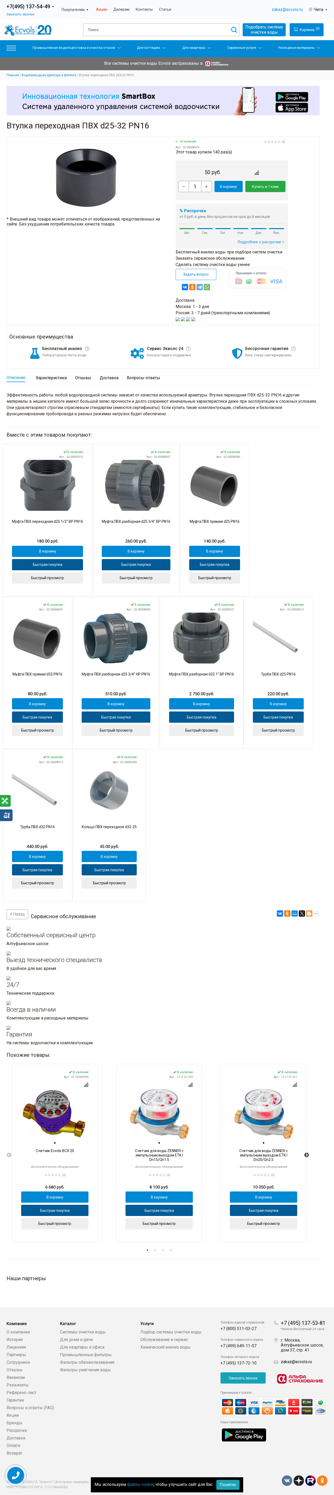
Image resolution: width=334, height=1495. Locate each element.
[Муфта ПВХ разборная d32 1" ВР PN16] (201, 638)
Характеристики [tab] (51, 377)
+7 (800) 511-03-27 (238, 1328)
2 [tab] (155, 1250)
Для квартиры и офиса (82, 1347)
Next (306, 1155)
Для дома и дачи (76, 1339)
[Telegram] (199, 287)
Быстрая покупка (47, 564)
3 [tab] (163, 1250)
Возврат (14, 1453)
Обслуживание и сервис (164, 1339)
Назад (18, 914)
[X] (302, 913)
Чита (320, 9)
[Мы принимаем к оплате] (273, 1407)
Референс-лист (22, 1392)
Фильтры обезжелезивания (87, 1362)
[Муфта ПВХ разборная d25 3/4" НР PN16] (116, 638)
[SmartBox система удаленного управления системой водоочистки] (163, 100)
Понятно (228, 1484)
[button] (11, 49)
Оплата (13, 1445)
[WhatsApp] (207, 287)
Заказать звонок (20, 14)
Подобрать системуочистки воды (264, 30)
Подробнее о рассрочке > (261, 242)
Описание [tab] (16, 377)
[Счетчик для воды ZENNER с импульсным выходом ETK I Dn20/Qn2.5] (263, 1114)
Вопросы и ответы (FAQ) (30, 1407)
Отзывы (15, 1369)
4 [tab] (171, 1250)
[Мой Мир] (294, 913)
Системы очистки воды (83, 1332)
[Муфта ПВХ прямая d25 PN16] (214, 485)
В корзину (228, 187)
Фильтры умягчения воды (85, 1369)
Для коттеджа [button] (148, 48)
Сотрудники (18, 1362)
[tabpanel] (55, 1153)
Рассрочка (17, 1430)
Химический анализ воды (165, 1347)
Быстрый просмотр (47, 578)
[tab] (55, 1143)
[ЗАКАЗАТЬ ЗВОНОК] (15, 1475)
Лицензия (16, 1347)
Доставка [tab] (109, 377)
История (15, 1339)
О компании (18, 1332)
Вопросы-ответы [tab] (143, 377)
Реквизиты (18, 1385)
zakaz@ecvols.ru (287, 9)
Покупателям (75, 10)
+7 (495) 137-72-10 (238, 1363)
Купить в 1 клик (265, 187)
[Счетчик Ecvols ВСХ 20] (54, 1114)
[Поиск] (234, 29)
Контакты (144, 9)
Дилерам (121, 9)
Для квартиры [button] (193, 48)
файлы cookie (140, 1484)
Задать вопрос (196, 274)
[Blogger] (309, 913)
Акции (101, 9)
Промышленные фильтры (86, 1354)
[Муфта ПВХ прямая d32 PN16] (37, 638)
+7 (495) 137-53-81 (303, 1323)
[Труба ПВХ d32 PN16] (37, 790)
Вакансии (16, 1377)
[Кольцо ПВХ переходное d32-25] (109, 790)
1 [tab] (147, 1250)
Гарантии (15, 1400)
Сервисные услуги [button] (241, 48)
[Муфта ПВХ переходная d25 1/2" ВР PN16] (47, 485)
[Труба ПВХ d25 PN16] (278, 638)
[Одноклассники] (192, 287)
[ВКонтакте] (185, 287)
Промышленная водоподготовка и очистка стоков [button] (73, 48)
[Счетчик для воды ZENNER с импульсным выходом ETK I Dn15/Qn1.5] (159, 1114)
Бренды (14, 1422)
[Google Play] (243, 1434)
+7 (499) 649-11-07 (238, 1345)
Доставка (16, 1437)
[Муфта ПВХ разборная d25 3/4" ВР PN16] (136, 485)
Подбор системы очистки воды (170, 1332)
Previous (9, 1155)
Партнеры (16, 1354)
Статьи (165, 9)
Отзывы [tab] (83, 377)
